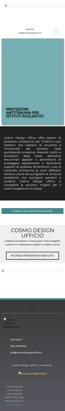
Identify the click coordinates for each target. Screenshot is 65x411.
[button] (56, 31)
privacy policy (14, 404)
